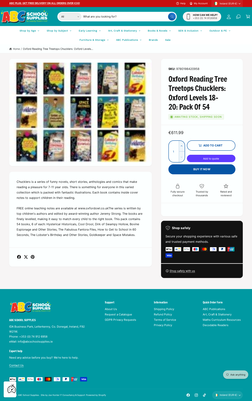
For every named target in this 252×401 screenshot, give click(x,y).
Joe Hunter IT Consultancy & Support (66, 395)
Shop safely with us (182, 271)
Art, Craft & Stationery (217, 314)
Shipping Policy (164, 309)
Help (183, 3)
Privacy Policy (163, 325)
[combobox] (129, 16)
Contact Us (16, 365)
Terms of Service (165, 320)
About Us (111, 309)
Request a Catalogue (118, 314)
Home (16, 48)
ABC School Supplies (28, 395)
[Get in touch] (238, 16)
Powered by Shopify (96, 395)
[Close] (12, 385)
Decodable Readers (215, 325)
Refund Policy (163, 314)
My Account (201, 3)
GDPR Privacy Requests (120, 320)
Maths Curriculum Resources (222, 320)
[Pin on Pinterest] (32, 257)
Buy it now (201, 169)
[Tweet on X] (25, 257)
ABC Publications (214, 309)
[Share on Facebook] (19, 257)
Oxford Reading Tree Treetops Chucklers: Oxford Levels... (58, 48)
